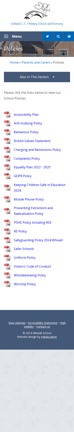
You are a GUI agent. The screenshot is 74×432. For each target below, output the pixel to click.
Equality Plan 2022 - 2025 (32, 167)
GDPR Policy (23, 176)
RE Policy (20, 231)
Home (14, 62)
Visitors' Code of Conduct (32, 266)
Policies (58, 62)
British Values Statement (32, 141)
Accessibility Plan (26, 114)
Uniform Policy (25, 257)
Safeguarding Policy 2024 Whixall (38, 240)
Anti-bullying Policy (28, 123)
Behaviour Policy (26, 132)
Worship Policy (25, 284)
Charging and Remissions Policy (37, 150)
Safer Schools (24, 249)
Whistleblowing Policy (30, 275)
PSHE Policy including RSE (33, 222)
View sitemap (16, 323)
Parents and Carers (36, 62)
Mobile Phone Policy (29, 199)
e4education (49, 337)
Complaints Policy (27, 158)
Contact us (43, 326)
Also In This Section (34, 77)
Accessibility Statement (42, 323)
